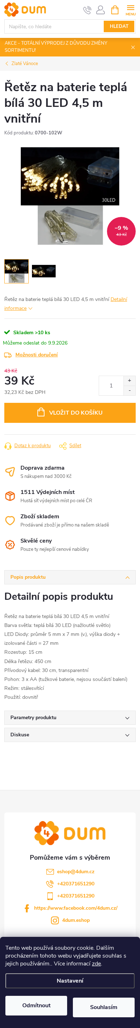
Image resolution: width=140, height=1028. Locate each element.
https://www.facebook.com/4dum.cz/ (75, 908)
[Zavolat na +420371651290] (87, 10)
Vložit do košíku (76, 413)
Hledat (119, 26)
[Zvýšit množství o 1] (129, 381)
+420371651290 (75, 883)
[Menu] (130, 9)
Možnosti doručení (36, 354)
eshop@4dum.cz (75, 871)
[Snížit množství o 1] (129, 390)
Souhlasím (103, 1007)
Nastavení (70, 981)
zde (96, 964)
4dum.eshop (76, 920)
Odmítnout (36, 1005)
